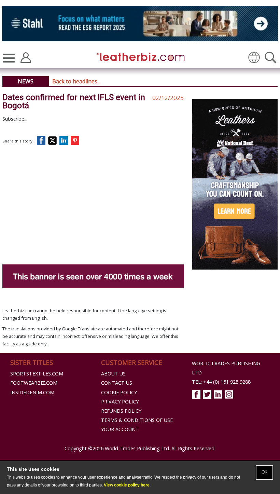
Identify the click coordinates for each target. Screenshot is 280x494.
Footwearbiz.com (33, 383)
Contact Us (116, 383)
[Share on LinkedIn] (64, 140)
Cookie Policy (119, 392)
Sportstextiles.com (36, 373)
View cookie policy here (127, 485)
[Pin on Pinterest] (76, 140)
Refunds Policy (121, 411)
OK (264, 472)
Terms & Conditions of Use (137, 420)
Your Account (120, 429)
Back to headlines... (76, 81)
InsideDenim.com (32, 392)
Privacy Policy (120, 401)
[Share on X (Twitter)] (53, 140)
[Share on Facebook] (42, 140)
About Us (113, 373)
